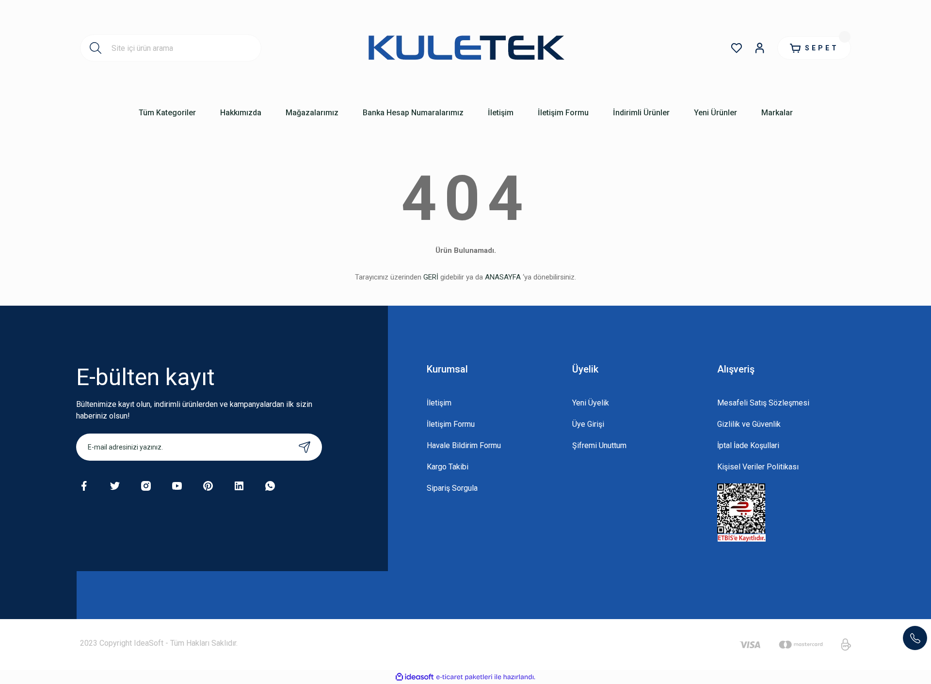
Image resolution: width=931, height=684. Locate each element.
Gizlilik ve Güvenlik (749, 424)
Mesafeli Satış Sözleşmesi (763, 402)
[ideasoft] (414, 677)
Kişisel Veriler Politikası (758, 466)
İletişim (439, 402)
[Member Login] (760, 48)
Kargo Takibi (447, 466)
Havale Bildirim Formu (464, 445)
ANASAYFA (503, 277)
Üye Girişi (588, 424)
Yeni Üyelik (590, 402)
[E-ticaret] (464, 677)
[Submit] (304, 447)
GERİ (430, 277)
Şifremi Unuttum (599, 445)
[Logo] (465, 48)
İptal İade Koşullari (748, 445)
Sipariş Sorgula (452, 488)
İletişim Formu (451, 424)
